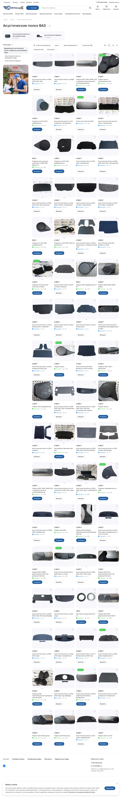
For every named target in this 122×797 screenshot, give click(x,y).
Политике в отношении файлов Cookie (81, 792)
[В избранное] (51, 55)
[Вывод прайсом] (117, 45)
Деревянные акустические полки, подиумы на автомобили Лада (15, 50)
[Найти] (90, 8)
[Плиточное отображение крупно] (105, 45)
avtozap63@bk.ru (96, 766)
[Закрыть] (116, 783)
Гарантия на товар (62, 759)
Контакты (48, 759)
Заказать (37, 89)
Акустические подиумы (13, 61)
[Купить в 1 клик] (95, 58)
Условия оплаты (18, 759)
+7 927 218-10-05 (101, 2)
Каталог (6, 759)
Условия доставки (34, 759)
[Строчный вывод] (113, 45)
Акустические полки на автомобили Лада (13, 57)
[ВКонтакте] (4, 766)
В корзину (81, 89)
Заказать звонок (114, 2)
